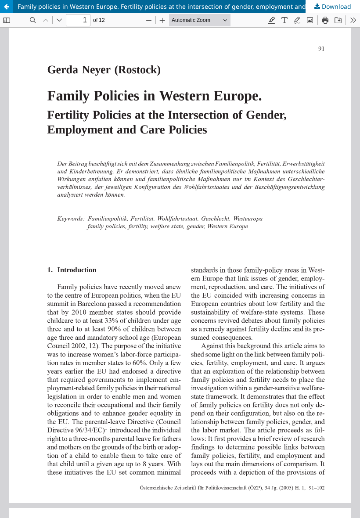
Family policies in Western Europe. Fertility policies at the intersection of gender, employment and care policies (181, 6)
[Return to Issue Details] (6, 6)
